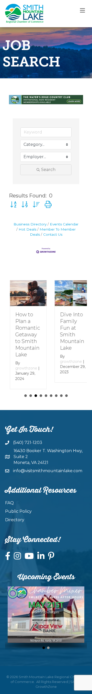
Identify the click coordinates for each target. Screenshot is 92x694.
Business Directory (30, 224)
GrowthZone (46, 687)
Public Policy (18, 511)
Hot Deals (27, 229)
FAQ (9, 502)
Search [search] (48, 169)
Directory (14, 519)
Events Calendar (64, 224)
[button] (13, 204)
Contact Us (52, 234)
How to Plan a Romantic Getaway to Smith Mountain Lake (22, 334)
